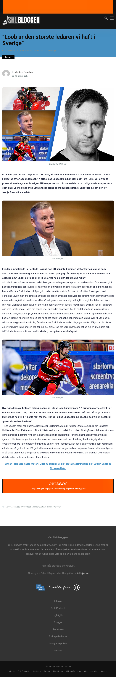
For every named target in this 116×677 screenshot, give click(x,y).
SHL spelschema (58, 636)
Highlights (58, 615)
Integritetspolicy (58, 643)
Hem (4, 50)
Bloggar (58, 622)
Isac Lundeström (39, 507)
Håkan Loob (26, 507)
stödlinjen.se (82, 573)
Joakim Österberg (24, 72)
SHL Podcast (58, 608)
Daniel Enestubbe (13, 507)
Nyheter (58, 650)
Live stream (58, 629)
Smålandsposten (54, 507)
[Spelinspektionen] (40, 587)
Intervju (12, 50)
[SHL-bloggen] (21, 19)
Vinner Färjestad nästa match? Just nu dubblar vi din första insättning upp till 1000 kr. (53, 463)
